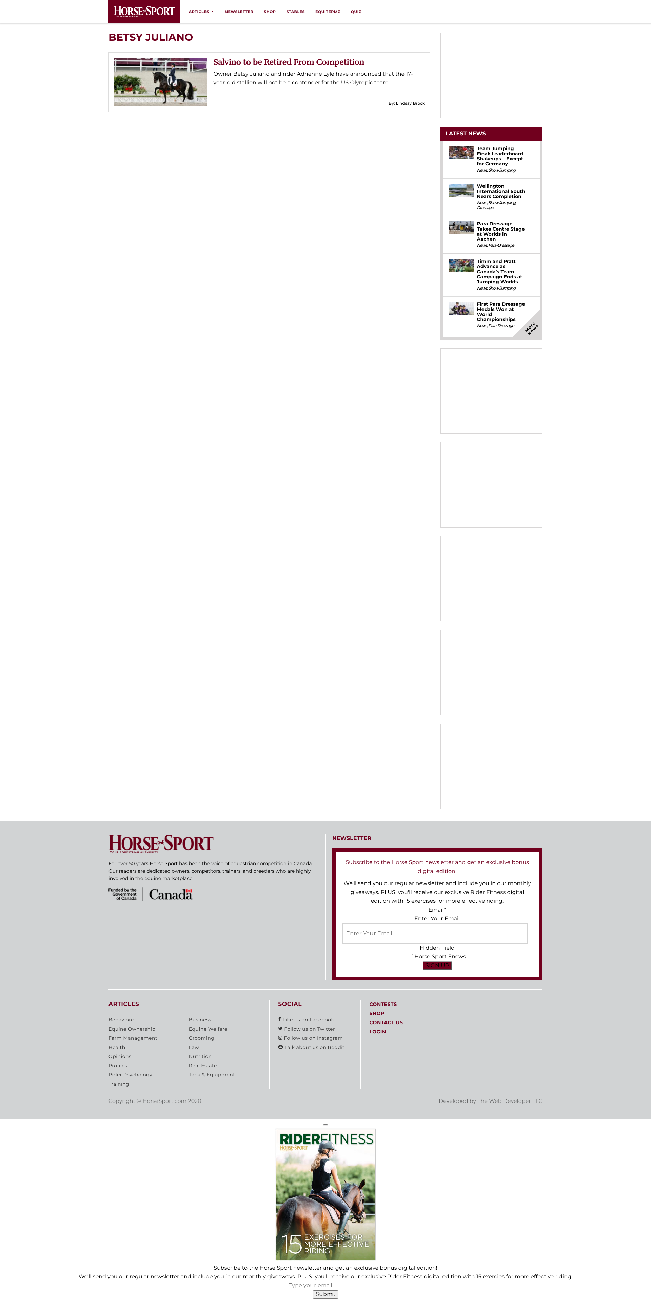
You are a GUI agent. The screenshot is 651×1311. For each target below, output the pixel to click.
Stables (295, 11)
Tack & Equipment (212, 1075)
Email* (437, 910)
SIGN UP (437, 965)
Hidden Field (437, 948)
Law (194, 1047)
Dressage (485, 208)
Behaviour (121, 1020)
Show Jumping (501, 170)
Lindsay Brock (410, 103)
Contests (383, 1004)
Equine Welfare (208, 1029)
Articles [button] (199, 11)
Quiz (356, 11)
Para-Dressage (501, 245)
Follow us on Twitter (309, 1029)
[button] (325, 1125)
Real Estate (203, 1065)
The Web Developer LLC (509, 1101)
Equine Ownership (132, 1029)
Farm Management (132, 1038)
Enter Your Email (437, 919)
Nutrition (200, 1056)
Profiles (117, 1065)
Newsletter (239, 11)
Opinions (119, 1056)
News (482, 170)
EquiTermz (327, 11)
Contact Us (386, 1022)
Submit (326, 1294)
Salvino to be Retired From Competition (289, 62)
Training (118, 1084)
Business (200, 1020)
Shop (270, 11)
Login (377, 1032)
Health (116, 1047)
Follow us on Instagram (312, 1038)
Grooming (202, 1038)
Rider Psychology (130, 1075)
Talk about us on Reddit (313, 1047)
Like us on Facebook (307, 1020)
